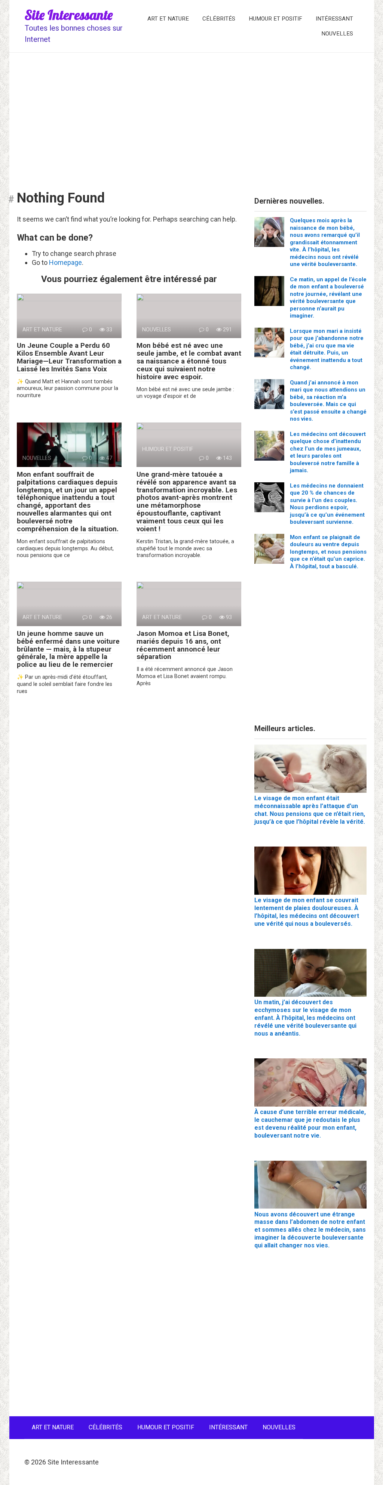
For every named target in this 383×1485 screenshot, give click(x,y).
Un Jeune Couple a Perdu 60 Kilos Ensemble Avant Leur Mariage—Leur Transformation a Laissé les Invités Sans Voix (69, 357)
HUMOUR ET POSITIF (275, 18)
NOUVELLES (337, 33)
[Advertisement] (192, 116)
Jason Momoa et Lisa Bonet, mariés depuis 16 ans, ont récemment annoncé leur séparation (183, 645)
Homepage (65, 262)
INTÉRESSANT (334, 18)
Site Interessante (69, 14)
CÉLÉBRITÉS (218, 18)
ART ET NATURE (168, 18)
